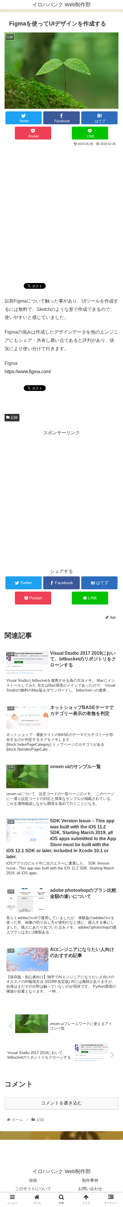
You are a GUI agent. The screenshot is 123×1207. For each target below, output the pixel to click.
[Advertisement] (61, 212)
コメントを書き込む (61, 1103)
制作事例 (90, 1180)
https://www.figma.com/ (28, 371)
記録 (14, 417)
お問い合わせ (90, 1188)
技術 (33, 1180)
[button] (111, 750)
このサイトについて (33, 1188)
